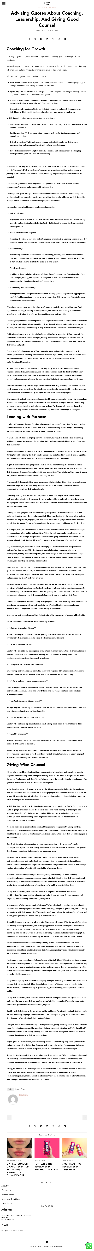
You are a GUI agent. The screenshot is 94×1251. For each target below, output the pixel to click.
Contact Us (6, 1190)
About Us (5, 1185)
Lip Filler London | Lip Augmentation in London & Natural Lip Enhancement (18, 1170)
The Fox (61, 1246)
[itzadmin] (13, 1099)
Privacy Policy (7, 1194)
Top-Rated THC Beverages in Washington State (46, 1167)
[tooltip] (29, 39)
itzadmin (23, 1094)
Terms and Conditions (10, 1199)
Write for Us (6, 1203)
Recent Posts (20, 1089)
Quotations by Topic (47, 7)
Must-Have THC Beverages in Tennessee (71, 1167)
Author (10, 1089)
